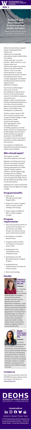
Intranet (14, 416)
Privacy (20, 416)
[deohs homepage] (15, 399)
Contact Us (6, 416)
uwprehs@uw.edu (9, 381)
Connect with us (15, 408)
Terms (26, 416)
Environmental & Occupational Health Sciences (17, 3)
